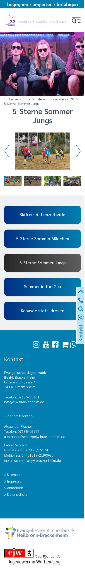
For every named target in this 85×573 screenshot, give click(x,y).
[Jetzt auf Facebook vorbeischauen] (55, 344)
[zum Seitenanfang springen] (81, 292)
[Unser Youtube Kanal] (46, 344)
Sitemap (13, 474)
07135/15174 (37, 450)
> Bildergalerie (35, 99)
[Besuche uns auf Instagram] (36, 344)
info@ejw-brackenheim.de (24, 401)
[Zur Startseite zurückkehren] (36, 14)
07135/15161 (28, 397)
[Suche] (81, 309)
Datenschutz (17, 494)
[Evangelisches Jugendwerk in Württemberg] (42, 557)
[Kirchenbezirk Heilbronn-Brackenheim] (42, 533)
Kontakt (80, 338)
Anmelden (15, 487)
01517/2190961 (40, 455)
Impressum (15, 481)
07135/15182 (28, 431)
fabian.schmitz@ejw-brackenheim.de (32, 460)
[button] (76, 20)
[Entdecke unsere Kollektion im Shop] (64, 344)
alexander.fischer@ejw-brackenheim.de (35, 436)
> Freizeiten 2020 (61, 99)
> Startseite (13, 99)
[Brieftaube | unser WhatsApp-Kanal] (73, 344)
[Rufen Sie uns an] (81, 300)
